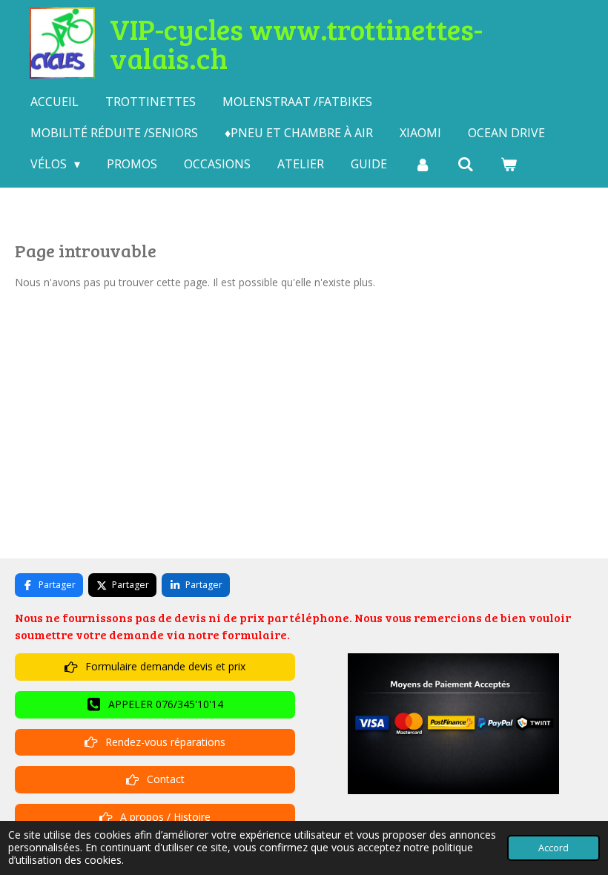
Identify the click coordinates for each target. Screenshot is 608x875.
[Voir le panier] (508, 163)
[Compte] (422, 163)
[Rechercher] (465, 163)
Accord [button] (553, 848)
